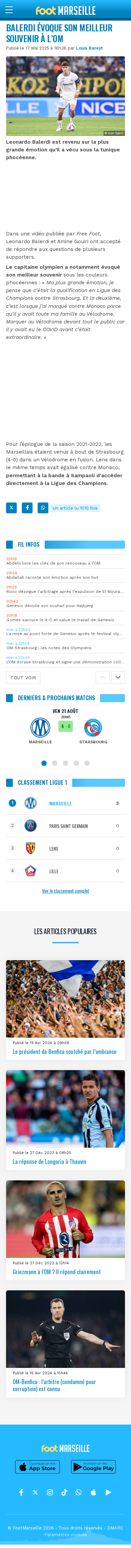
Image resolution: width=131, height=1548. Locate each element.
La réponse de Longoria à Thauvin (49, 1161)
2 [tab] (54, 763)
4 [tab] (76, 763)
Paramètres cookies (65, 1534)
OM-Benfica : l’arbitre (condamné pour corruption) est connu (54, 1385)
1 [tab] (44, 763)
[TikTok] (64, 1492)
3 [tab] (65, 763)
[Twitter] (11, 508)
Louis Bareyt (89, 48)
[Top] (113, 1533)
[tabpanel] (65, 730)
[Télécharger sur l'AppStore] (37, 1473)
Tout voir (23, 677)
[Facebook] (27, 508)
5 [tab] (87, 763)
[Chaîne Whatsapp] (79, 1492)
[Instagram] (50, 1492)
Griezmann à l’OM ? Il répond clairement (57, 1271)
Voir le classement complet (65, 890)
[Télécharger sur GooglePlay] (94, 1473)
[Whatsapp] (43, 508)
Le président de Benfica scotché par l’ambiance (65, 1051)
